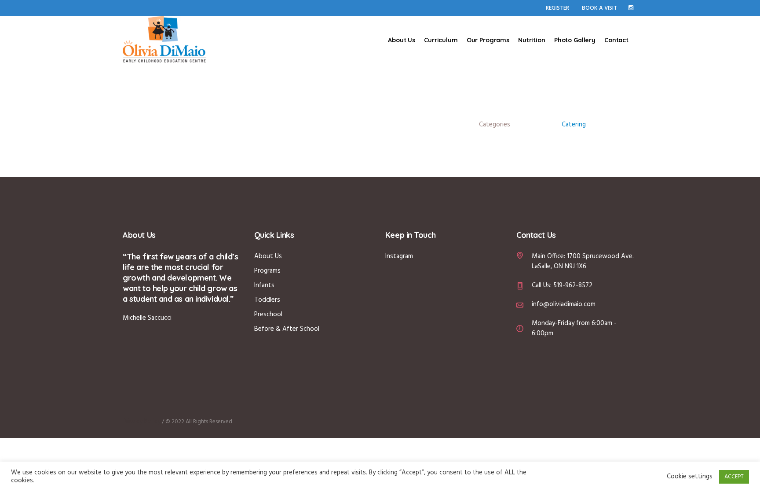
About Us (268, 256)
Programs (267, 271)
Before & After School (286, 329)
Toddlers (267, 300)
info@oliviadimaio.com (564, 304)
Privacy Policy (142, 421)
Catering (574, 124)
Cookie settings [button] (689, 477)
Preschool (268, 314)
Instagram (399, 256)
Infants (264, 285)
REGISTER (557, 8)
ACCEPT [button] (734, 476)
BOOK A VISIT (599, 8)
